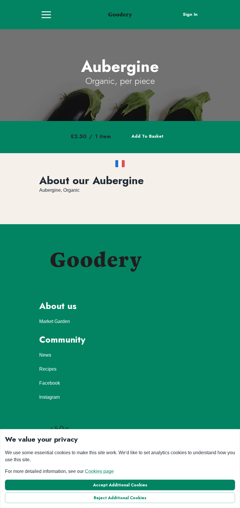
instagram (49, 397)
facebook (49, 383)
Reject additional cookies (120, 498)
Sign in (190, 14)
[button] (46, 15)
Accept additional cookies (120, 485)
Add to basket (147, 136)
